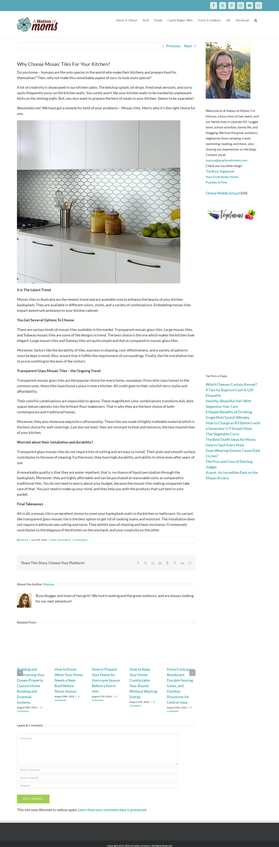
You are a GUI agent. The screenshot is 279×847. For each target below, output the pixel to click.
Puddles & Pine (216, 182)
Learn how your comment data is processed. (112, 809)
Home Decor (64, 539)
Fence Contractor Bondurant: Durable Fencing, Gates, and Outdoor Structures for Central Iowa (180, 685)
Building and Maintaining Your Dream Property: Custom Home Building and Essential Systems (31, 685)
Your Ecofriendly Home (222, 177)
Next (188, 46)
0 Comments (80, 539)
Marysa (24, 539)
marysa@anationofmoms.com (226, 160)
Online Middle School (223, 193)
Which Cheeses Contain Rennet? (231, 384)
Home (53, 539)
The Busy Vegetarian (220, 171)
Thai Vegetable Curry (222, 434)
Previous (173, 46)
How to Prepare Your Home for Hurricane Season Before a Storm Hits (106, 680)
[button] (255, 20)
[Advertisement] (234, 304)
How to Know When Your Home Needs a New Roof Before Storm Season (69, 680)
